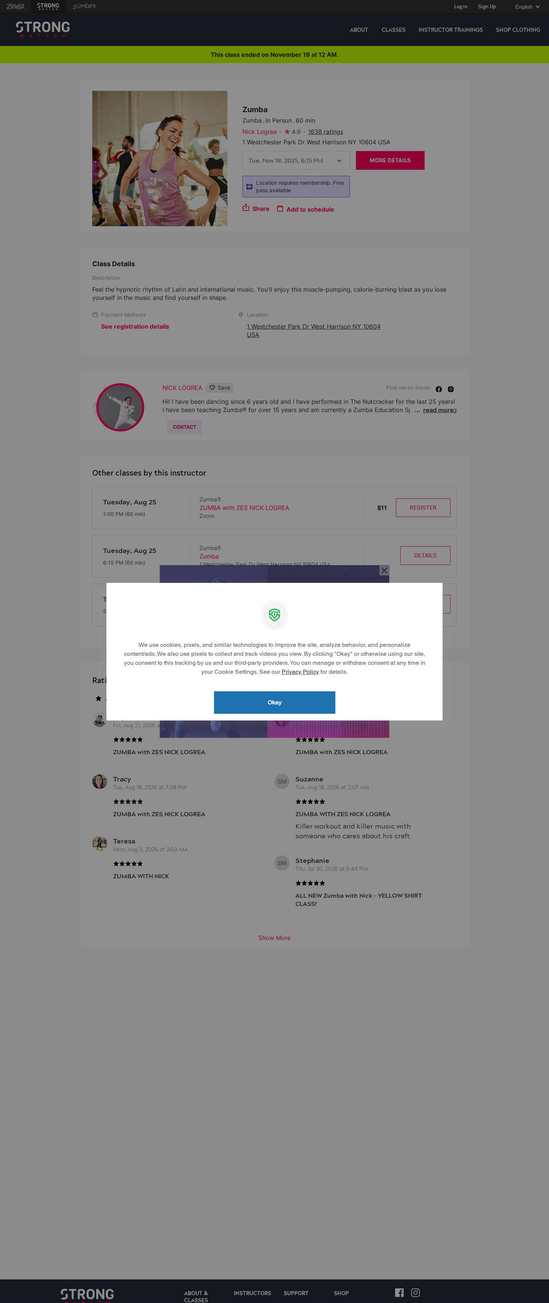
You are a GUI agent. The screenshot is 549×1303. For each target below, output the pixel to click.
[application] (274, 651)
